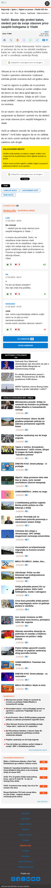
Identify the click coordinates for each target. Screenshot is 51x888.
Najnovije (5, 9)
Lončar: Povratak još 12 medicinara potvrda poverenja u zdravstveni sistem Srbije (31, 519)
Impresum (25, 856)
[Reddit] (17, 40)
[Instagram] (13, 879)
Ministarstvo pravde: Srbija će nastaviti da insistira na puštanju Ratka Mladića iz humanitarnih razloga (31, 406)
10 (28, 609)
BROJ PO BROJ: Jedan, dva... (30, 561)
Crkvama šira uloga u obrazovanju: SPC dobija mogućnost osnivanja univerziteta (32, 533)
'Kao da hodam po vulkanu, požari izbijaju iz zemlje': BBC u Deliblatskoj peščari (24, 745)
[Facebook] (4, 40)
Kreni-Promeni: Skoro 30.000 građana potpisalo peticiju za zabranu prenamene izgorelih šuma (30, 422)
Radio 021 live (41, 9)
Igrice (14, 9)
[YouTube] (33, 879)
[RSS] (38, 879)
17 (28, 680)
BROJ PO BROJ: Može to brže (30, 685)
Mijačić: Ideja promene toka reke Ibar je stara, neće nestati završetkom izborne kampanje (31, 480)
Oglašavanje (25, 845)
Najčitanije (31, 13)
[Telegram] (37, 40)
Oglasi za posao (26, 9)
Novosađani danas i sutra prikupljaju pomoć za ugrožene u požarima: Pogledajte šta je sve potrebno (25, 711)
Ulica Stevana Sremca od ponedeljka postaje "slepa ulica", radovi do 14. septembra (24, 725)
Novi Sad (5, 13)
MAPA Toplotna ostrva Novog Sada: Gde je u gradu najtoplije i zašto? (32, 388)
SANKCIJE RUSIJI (10, 190)
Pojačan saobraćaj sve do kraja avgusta (22, 740)
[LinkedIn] (28, 879)
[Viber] (24, 40)
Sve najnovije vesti (38, 750)
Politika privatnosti (25, 867)
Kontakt (25, 851)
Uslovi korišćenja (25, 862)
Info (11, 13)
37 (28, 539)
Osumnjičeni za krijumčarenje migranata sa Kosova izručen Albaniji (30, 550)
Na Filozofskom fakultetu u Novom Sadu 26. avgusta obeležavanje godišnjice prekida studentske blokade (24, 733)
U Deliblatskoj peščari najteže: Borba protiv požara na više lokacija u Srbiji (30, 505)
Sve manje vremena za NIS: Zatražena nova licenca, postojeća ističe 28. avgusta (32, 619)
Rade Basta (8, 195)
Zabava (23, 13)
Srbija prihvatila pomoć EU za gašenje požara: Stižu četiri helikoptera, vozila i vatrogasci (30, 589)
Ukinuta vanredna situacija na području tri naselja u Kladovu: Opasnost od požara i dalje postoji (30, 635)
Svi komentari (25, 339)
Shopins (25, 829)
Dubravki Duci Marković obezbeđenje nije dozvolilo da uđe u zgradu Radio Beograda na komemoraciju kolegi (32, 365)
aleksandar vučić (30, 190)
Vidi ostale (42, 801)
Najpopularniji (26, 211)
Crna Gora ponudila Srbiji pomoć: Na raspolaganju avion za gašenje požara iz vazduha (32, 603)
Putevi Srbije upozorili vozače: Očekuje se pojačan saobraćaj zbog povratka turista (30, 650)
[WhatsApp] (30, 40)
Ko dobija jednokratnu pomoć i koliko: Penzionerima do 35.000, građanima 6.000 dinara (30, 376)
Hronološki (9, 211)
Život (16, 13)
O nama (25, 840)
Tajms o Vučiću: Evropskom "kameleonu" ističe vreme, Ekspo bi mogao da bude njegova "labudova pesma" (32, 451)
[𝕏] (11, 40)
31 (28, 525)
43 (28, 595)
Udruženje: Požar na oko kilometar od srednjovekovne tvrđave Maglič (30, 575)
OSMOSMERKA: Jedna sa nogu (31, 491)
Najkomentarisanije (13, 758)
